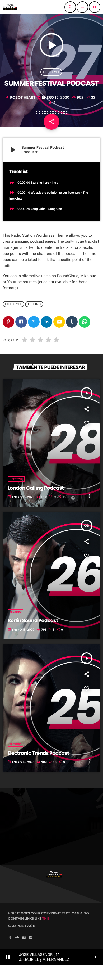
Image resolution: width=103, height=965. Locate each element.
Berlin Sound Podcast (33, 620)
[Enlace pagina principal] (10, 7)
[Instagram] (24, 938)
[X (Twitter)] (10, 938)
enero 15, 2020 (54, 97)
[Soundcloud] (17, 938)
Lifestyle (51, 72)
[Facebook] (31, 938)
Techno (34, 304)
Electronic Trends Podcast (38, 753)
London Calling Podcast (36, 487)
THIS (46, 918)
